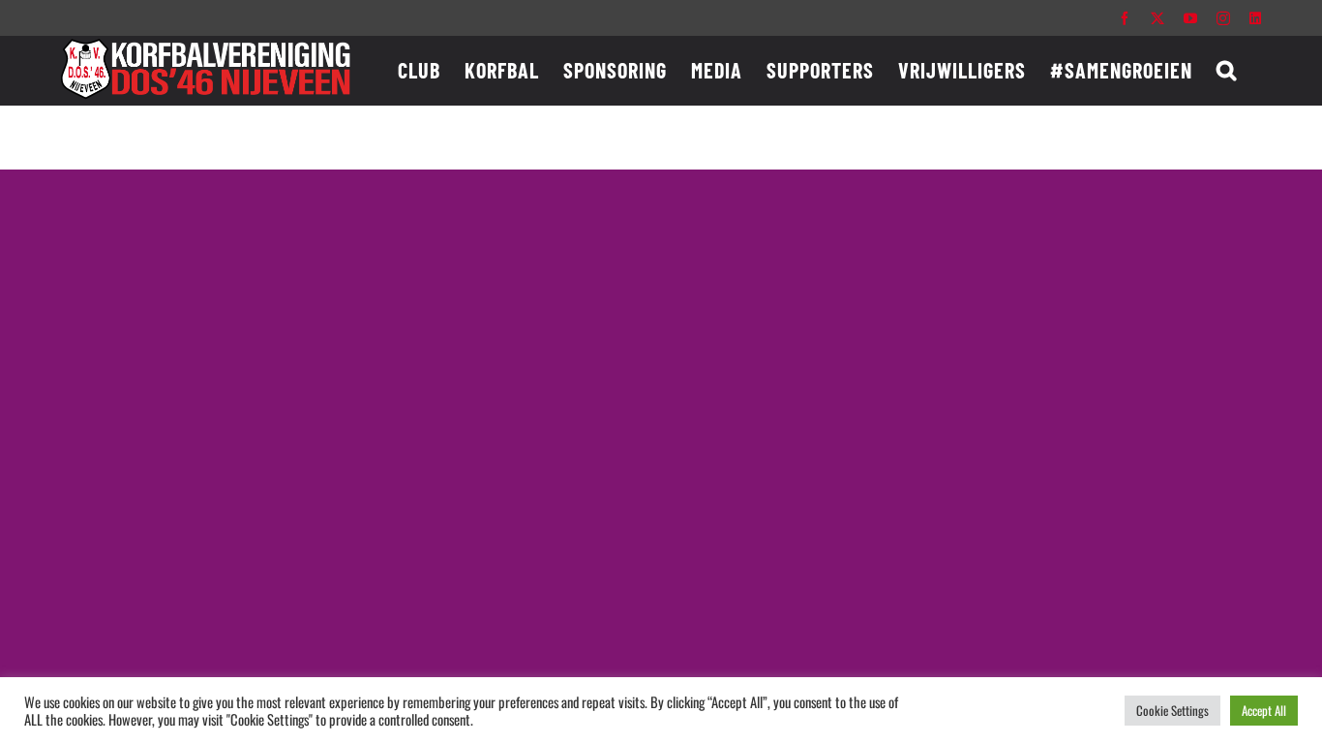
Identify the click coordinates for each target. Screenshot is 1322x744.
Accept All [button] (1264, 710)
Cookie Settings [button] (1172, 710)
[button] (1227, 70)
